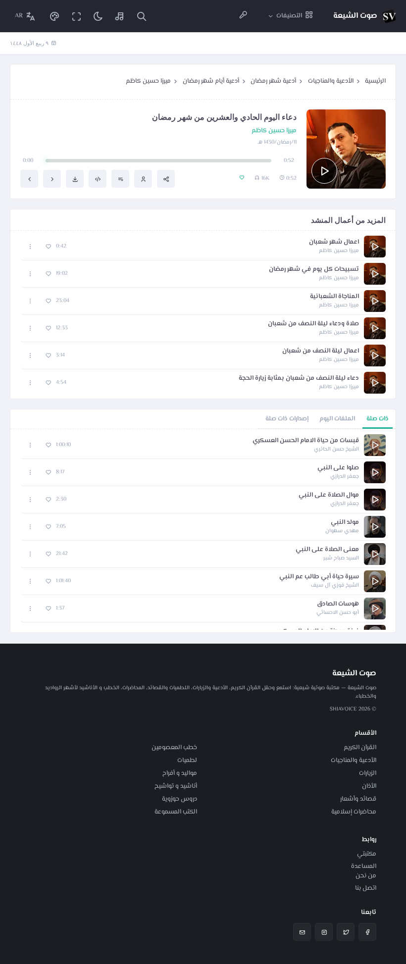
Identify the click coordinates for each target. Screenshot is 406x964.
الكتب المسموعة (175, 812)
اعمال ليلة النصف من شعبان (320, 351)
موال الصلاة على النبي (329, 495)
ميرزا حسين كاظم (148, 81)
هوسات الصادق (338, 604)
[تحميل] (75, 179)
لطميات (187, 760)
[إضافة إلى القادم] (120, 179)
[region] (203, 531)
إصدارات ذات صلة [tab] (286, 419)
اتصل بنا (365, 888)
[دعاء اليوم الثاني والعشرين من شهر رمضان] (29, 179)
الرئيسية (375, 81)
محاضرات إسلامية (353, 812)
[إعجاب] (48, 246)
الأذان (369, 786)
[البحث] (141, 16)
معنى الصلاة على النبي (327, 550)
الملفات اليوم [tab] (337, 419)
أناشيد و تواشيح (175, 786)
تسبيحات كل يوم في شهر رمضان (314, 269)
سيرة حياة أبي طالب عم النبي (319, 577)
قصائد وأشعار (358, 799)
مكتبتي (366, 854)
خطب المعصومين (174, 748)
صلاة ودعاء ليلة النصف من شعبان (313, 324)
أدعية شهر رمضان (273, 81)
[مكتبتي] (119, 16)
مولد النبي (345, 522)
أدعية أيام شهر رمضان (211, 81)
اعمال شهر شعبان (334, 242)
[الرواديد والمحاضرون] (243, 16)
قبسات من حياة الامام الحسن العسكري (306, 441)
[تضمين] (97, 179)
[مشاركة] (166, 179)
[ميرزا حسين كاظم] (143, 179)
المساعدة (363, 866)
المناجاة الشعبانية (334, 297)
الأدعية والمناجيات (331, 81)
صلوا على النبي (338, 468)
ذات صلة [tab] (377, 419)
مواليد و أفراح (179, 773)
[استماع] (324, 171)
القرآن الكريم (360, 748)
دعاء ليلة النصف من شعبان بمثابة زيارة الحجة (299, 378)
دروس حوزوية (179, 799)
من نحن (365, 876)
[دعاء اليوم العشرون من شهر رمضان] (52, 179)
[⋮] (30, 246)
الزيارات (367, 773)
